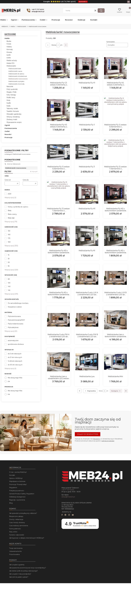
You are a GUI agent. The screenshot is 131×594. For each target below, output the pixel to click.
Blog (11, 503)
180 (9, 242)
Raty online (13, 532)
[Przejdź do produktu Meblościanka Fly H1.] (87, 68)
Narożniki (10, 86)
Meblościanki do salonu (16, 74)
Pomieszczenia (11, 128)
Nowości (8, 134)
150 (9, 231)
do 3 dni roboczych (14, 354)
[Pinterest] (65, 515)
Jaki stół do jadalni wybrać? (18, 577)
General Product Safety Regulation (21, 494)
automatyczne (13, 340)
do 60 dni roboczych (15, 365)
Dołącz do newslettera (87, 434)
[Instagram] (69, 515)
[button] (101, 10)
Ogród (7, 125)
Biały (9, 210)
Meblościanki (21, 26)
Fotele (9, 44)
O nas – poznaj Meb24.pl (18, 472)
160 (9, 235)
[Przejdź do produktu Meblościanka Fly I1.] (87, 110)
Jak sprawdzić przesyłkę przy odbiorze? (23, 513)
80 (9, 279)
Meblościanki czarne (15, 71)
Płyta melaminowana (15, 324)
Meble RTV (10, 63)
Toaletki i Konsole (13, 111)
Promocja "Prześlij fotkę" (18, 484)
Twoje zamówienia (15, 548)
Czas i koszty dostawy (17, 522)
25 (8, 259)
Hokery (9, 47)
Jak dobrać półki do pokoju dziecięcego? (23, 571)
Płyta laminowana (14, 316)
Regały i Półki (11, 92)
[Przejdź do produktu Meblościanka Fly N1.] (87, 236)
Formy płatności (15, 529)
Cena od (8, 180)
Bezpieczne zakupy (16, 516)
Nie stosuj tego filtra (15, 378)
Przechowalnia (14, 554)
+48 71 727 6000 (68, 490)
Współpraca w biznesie (17, 481)
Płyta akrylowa (13, 327)
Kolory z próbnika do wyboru (18, 207)
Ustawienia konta (15, 551)
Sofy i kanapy (11, 95)
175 (9, 238)
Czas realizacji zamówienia (18, 526)
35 (8, 266)
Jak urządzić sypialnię (16, 565)
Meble (13, 26)
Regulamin (96, 439)
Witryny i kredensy (13, 117)
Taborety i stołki (12, 108)
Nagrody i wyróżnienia (17, 500)
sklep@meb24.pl (68, 497)
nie (9, 381)
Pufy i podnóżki (12, 89)
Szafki (9, 103)
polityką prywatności (108, 441)
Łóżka (9, 58)
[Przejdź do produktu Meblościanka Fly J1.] (87, 152)
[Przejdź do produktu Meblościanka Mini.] (115, 362)
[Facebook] (62, 515)
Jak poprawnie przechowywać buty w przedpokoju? (27, 568)
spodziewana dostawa (16, 344)
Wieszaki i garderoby (14, 114)
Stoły (8, 100)
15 (8, 255)
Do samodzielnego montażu (18, 303)
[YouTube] (73, 515)
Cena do (26, 180)
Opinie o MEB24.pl (15, 478)
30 (9, 262)
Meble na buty (12, 60)
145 (9, 290)
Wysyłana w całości (15, 307)
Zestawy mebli (12, 119)
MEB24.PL (5, 26)
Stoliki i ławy (11, 97)
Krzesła (9, 52)
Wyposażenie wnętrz (14, 122)
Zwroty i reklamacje (16, 519)
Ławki (9, 55)
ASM (9, 194)
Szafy (8, 106)
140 (9, 286)
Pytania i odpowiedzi (16, 535)
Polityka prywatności (16, 491)
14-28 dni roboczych (15, 361)
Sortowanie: (110, 42)
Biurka (9, 41)
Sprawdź (82, 1)
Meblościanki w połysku (16, 81)
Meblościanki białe (14, 68)
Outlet (7, 131)
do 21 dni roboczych (15, 357)
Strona (53, 45)
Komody (10, 49)
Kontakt (12, 475)
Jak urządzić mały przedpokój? (20, 574)
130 (9, 283)
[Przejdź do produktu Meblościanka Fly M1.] (87, 194)
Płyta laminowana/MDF (16, 320)
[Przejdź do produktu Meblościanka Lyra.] (87, 362)
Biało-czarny (12, 214)
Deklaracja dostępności (17, 497)
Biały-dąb (11, 218)
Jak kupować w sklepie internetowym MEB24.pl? (26, 538)
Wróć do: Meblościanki (13, 164)
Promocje (8, 137)
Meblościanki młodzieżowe (17, 76)
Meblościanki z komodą (16, 84)
